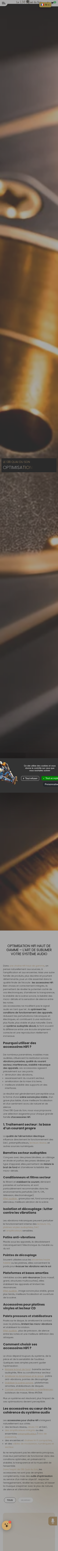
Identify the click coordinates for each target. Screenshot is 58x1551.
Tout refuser (31, 778)
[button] (6, 1525)
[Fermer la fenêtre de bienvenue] (50, 1500)
